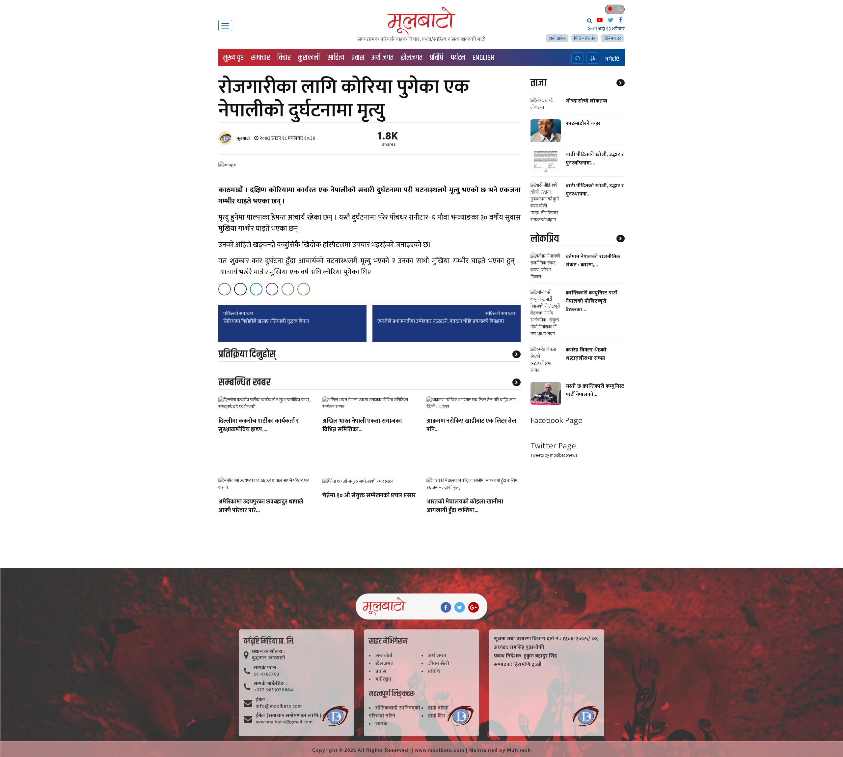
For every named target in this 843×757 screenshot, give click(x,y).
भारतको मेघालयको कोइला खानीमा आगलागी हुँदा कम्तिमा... (464, 506)
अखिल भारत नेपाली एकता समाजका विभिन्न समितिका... (362, 426)
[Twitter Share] (240, 289)
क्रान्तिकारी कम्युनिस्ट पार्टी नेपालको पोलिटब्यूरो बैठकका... (591, 301)
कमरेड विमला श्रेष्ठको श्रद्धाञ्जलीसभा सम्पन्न (586, 354)
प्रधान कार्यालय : (268, 651)
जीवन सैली (438, 663)
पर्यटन (458, 58)
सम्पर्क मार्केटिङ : (270, 683)
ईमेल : (262, 700)
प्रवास (357, 58)
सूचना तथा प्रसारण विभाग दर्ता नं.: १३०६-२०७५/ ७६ (546, 639)
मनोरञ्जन (383, 679)
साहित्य (335, 58)
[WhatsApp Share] (303, 289)
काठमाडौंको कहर (583, 123)
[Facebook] (446, 607)
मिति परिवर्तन (584, 38)
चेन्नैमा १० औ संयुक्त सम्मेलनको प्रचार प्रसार (369, 495)
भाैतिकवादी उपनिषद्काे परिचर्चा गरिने (394, 712)
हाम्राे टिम (436, 716)
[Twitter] (460, 607)
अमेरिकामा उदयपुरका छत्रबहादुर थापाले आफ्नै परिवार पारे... (260, 506)
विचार (284, 58)
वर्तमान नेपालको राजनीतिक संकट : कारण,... (593, 260)
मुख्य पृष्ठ (233, 58)
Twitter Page (553, 446)
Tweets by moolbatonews (553, 455)
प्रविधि (437, 58)
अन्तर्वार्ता (383, 655)
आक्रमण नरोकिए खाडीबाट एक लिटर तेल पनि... (471, 426)
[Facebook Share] (224, 289)
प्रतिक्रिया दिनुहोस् (247, 354)
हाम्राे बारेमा (557, 38)
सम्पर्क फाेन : (266, 668)
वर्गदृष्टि (612, 58)
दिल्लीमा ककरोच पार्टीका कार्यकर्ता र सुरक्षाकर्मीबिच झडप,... (258, 426)
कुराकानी (309, 58)
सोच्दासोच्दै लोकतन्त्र (586, 101)
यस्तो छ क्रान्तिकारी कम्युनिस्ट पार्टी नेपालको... (595, 390)
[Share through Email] (288, 289)
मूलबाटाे (243, 138)
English (484, 58)
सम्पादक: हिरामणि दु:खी (517, 664)
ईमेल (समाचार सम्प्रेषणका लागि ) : (290, 715)
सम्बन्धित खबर (244, 382)
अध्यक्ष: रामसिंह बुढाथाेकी (519, 647)
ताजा (538, 83)
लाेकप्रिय (544, 238)
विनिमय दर (612, 38)
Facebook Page (556, 420)
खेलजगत (411, 58)
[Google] (473, 607)
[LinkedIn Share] (256, 289)
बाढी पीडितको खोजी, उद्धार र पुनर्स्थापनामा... (595, 158)
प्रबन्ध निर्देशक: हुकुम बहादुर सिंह (525, 656)
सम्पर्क (381, 723)
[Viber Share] (272, 289)
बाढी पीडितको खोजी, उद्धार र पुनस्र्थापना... (595, 189)
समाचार (260, 58)
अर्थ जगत (382, 58)
